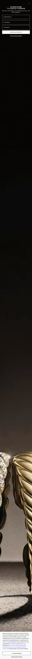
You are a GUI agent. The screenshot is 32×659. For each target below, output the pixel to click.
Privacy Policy (6, 642)
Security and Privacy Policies (16, 36)
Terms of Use (22, 643)
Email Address (7, 17)
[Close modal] (29, 3)
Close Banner (16, 653)
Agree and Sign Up (16, 32)
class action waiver (14, 645)
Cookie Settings (16, 657)
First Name (7, 22)
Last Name (6, 27)
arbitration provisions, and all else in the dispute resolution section (14, 646)
